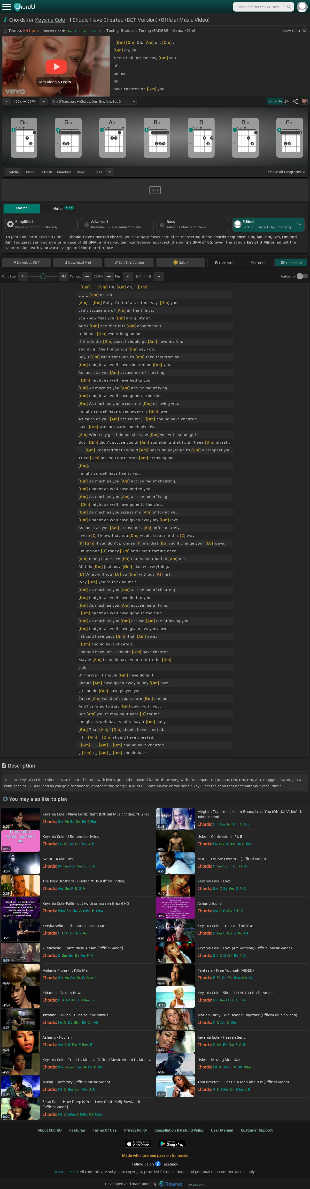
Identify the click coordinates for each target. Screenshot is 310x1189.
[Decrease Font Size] (22, 276)
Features (77, 1130)
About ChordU (50, 1130)
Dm (143, 275)
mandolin (64, 172)
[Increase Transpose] (159, 276)
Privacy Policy (135, 1130)
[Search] (289, 7)
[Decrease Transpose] (127, 276)
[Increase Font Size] (64, 276)
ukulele (47, 172)
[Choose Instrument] (109, 172)
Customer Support (257, 1130)
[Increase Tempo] (43, 101)
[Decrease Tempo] (6, 101)
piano (30, 172)
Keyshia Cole (50, 20)
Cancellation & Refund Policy (179, 1130)
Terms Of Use (105, 1130)
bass (98, 172)
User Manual (222, 1130)
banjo (81, 172)
